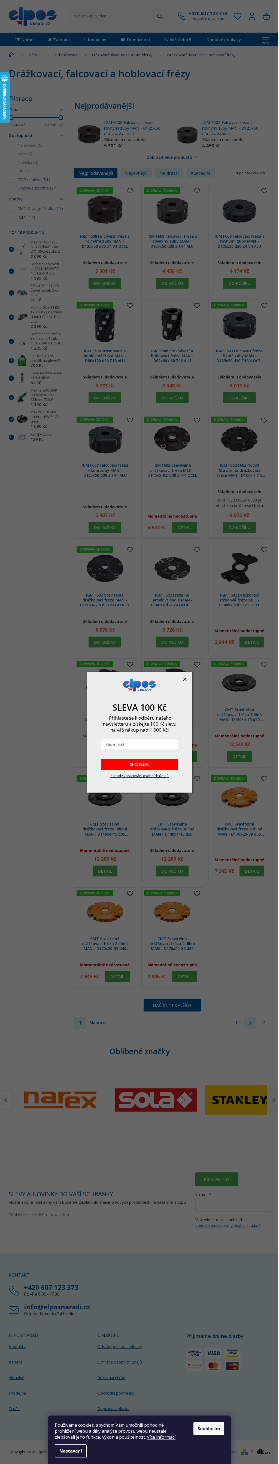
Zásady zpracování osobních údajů (139, 775)
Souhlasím (209, 1429)
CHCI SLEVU (140, 764)
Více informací (161, 1437)
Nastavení (70, 1451)
